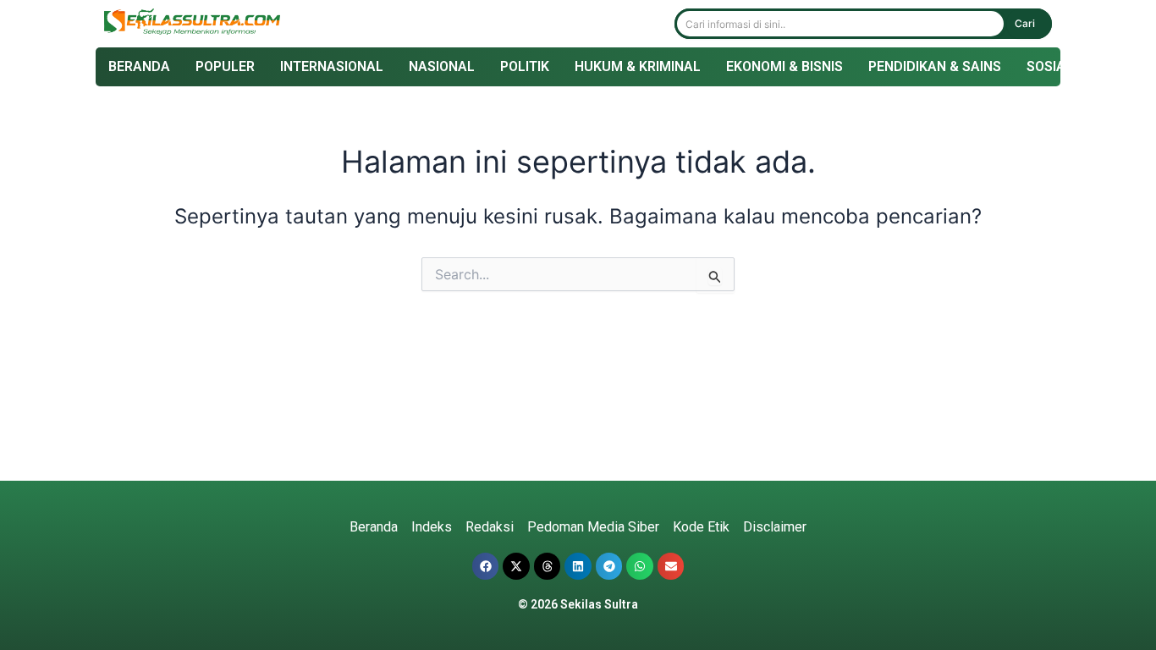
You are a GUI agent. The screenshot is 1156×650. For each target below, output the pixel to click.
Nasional (442, 66)
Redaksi (489, 527)
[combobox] (840, 23)
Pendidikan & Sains (934, 66)
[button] (485, 566)
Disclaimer (774, 527)
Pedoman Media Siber (593, 527)
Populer (225, 66)
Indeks (431, 527)
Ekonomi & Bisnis (784, 66)
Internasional (331, 66)
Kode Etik (701, 527)
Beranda (139, 66)
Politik (524, 66)
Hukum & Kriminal (638, 66)
